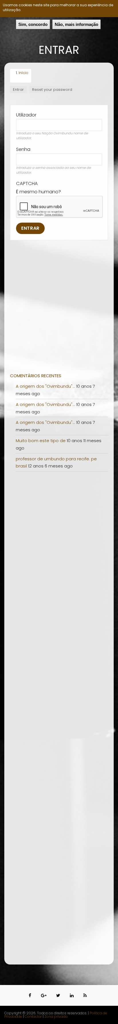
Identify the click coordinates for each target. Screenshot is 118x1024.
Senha (23, 149)
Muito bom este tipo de (41, 441)
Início (23, 72)
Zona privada (56, 1016)
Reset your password (52, 89)
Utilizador (26, 115)
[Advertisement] (59, 310)
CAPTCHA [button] (27, 183)
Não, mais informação (76, 24)
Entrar (20, 90)
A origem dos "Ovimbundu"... (45, 386)
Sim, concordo (33, 24)
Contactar (34, 1016)
